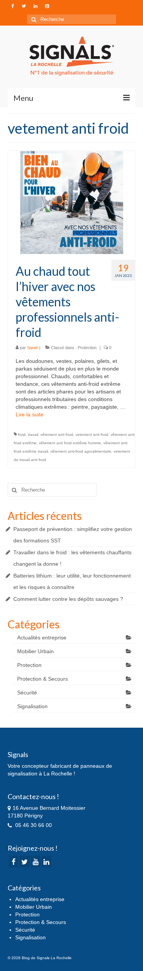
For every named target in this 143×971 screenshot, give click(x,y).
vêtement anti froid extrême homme (70, 443)
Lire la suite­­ (29, 414)
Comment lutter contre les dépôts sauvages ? (68, 599)
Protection (87, 347)
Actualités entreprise (41, 637)
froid (22, 434)
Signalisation (32, 706)
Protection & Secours (42, 679)
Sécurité (27, 692)
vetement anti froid (92, 434)
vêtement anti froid (56, 434)
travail (33, 434)
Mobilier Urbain (35, 651)
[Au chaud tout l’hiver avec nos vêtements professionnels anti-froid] (71, 202)
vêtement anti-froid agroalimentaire (80, 451)
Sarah (32, 347)
